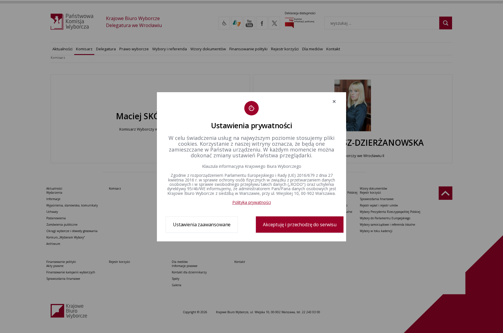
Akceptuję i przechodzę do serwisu (299, 224)
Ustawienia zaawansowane (202, 224)
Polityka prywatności (251, 202)
